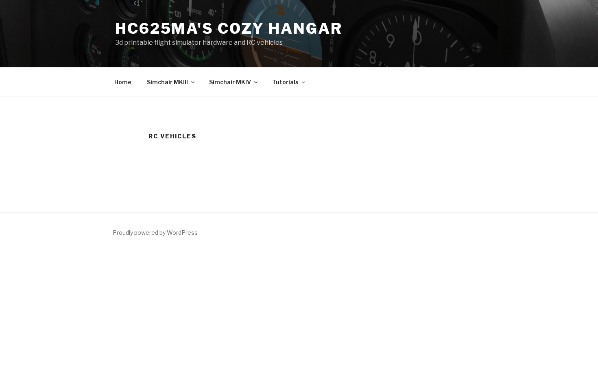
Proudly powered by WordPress (155, 232)
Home (122, 82)
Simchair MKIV (230, 82)
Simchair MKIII (167, 82)
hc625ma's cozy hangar (228, 28)
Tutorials (285, 82)
